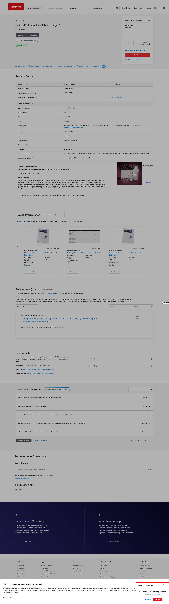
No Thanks (148, 599)
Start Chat (157, 599)
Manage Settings (8, 598)
